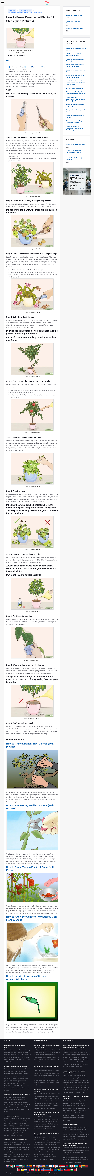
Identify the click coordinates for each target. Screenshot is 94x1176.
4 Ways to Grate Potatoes (74, 15)
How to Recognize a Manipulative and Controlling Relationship (75, 128)
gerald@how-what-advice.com (37, 67)
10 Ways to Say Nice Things (74, 88)
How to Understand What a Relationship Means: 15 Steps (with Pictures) (75, 82)
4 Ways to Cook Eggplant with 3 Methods (17, 1094)
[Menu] (2, 2)
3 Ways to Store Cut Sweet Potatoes (15, 1066)
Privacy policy (53, 1173)
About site (38, 1173)
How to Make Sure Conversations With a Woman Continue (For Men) (75, 99)
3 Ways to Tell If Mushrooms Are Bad (15, 1139)
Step (8, 60)
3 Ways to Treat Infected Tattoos (76, 144)
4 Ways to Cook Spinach (12, 1116)
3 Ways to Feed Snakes (70, 1124)
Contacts (45, 1173)
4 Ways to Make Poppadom (74, 28)
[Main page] (47, 2)
